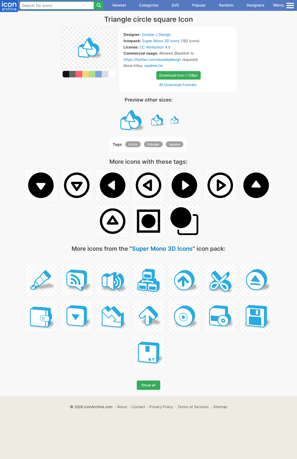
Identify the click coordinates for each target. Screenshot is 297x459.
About (122, 407)
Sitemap (220, 407)
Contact (138, 407)
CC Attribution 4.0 (155, 47)
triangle (153, 144)
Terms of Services (193, 407)
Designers (255, 5)
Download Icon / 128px (178, 75)
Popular (199, 5)
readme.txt (153, 65)
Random (226, 5)
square (174, 144)
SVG (175, 5)
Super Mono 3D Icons (161, 41)
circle (132, 144)
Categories (149, 5)
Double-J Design (156, 34)
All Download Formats (178, 85)
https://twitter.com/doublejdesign (152, 59)
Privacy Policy (161, 407)
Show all (148, 385)
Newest (119, 5)
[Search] (99, 5)
